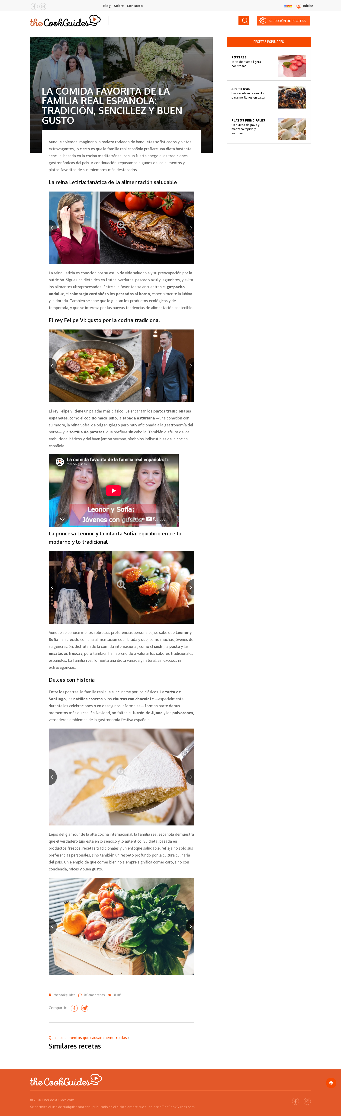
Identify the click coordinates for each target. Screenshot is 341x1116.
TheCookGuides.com (58, 1099)
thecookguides (64, 995)
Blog (107, 5)
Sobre (119, 5)
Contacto (135, 5)
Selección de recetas (287, 20)
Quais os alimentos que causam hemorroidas (88, 1037)
